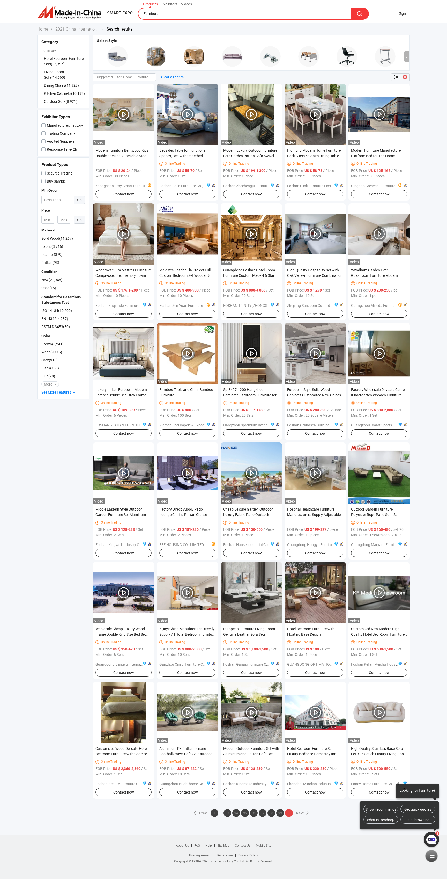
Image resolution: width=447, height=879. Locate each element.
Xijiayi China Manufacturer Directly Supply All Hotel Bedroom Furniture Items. (187, 634)
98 (271, 813)
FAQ (197, 845)
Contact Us (242, 845)
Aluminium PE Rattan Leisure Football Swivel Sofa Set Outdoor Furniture (185, 754)
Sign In (404, 13)
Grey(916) (49, 360)
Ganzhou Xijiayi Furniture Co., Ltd (186, 664)
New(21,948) (51, 279)
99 (280, 813)
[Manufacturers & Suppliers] (71, 12)
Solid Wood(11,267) (57, 238)
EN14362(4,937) (54, 318)
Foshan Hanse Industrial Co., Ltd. (250, 544)
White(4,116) (51, 352)
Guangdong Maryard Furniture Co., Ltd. (382, 544)
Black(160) (50, 368)
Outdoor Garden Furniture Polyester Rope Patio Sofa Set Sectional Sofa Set (375, 514)
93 (227, 813)
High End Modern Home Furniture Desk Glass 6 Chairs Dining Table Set (314, 156)
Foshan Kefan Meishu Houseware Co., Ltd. (385, 664)
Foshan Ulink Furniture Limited (311, 185)
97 (262, 813)
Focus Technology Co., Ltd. (227, 861)
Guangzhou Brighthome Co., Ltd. (185, 783)
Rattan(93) (50, 262)
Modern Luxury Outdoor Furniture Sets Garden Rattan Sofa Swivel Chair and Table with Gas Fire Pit (250, 156)
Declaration (225, 855)
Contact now (123, 194)
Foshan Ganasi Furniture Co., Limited (253, 664)
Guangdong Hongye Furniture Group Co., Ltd (323, 544)
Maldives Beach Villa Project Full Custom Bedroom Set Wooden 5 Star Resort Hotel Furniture (185, 275)
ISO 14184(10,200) (56, 310)
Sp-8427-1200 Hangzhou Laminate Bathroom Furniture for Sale (250, 395)
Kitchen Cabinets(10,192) (64, 93)
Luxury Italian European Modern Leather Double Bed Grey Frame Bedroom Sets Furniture (121, 395)
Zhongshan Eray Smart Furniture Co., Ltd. (128, 185)
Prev (203, 813)
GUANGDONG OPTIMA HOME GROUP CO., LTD (324, 664)
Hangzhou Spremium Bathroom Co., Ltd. (255, 425)
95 (245, 813)
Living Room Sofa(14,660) (54, 74)
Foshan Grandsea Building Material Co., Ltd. (322, 425)
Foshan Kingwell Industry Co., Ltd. (122, 544)
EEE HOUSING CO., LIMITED (181, 544)
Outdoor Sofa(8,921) (60, 101)
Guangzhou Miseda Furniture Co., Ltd (381, 305)
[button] (406, 56)
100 (289, 813)
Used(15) (48, 287)
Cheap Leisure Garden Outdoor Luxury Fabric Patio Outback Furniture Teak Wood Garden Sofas (251, 514)
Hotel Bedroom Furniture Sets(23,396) (64, 61)
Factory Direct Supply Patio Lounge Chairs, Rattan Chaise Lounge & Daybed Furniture (183, 514)
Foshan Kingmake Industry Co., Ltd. (252, 783)
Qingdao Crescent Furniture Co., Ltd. (380, 185)
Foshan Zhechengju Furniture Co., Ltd (253, 185)
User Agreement (200, 855)
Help (208, 845)
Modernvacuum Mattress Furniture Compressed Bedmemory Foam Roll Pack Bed (123, 275)
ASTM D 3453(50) (55, 326)
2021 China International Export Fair (77, 29)
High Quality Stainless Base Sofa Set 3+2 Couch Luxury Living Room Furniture (379, 754)
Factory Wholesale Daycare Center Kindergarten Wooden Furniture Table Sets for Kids (378, 395)
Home (42, 29)
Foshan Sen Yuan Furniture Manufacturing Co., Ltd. (200, 305)
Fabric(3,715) (52, 246)
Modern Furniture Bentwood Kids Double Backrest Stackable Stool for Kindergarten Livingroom (121, 156)
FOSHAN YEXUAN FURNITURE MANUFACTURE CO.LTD (139, 425)
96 (254, 813)
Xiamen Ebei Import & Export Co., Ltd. (189, 425)
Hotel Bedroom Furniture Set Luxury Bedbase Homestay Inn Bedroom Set (311, 754)
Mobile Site (263, 845)
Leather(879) (52, 254)
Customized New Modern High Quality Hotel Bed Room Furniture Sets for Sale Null (378, 634)
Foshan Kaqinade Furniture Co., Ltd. (124, 305)
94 (236, 813)
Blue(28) (48, 376)
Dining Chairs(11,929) (61, 85)
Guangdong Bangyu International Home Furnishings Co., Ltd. (144, 664)
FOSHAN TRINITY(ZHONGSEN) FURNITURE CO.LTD (264, 305)
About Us (182, 845)
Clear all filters (172, 77)
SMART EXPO (120, 13)
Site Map (223, 845)
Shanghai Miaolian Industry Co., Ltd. (316, 783)
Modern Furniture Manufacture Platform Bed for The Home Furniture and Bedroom (376, 156)
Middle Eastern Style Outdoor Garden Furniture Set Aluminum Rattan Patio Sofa (120, 514)
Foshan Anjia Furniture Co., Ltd (184, 185)
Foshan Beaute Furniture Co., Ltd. (122, 783)
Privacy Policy (248, 855)
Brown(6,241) (52, 344)
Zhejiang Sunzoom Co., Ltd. (309, 305)
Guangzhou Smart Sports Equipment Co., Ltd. (387, 425)
